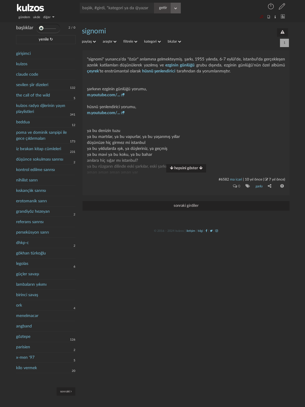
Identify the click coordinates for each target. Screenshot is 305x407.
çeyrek (93, 71)
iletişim (190, 230)
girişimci (23, 54)
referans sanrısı (29, 222)
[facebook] (206, 230)
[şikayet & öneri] (282, 32)
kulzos (21, 64)
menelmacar (27, 316)
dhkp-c (22, 243)
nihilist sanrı (27, 180)
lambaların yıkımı (31, 284)
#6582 (224, 179)
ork (19, 305)
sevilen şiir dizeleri (32, 85)
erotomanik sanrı (31, 201)
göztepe (23, 337)
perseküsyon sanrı (32, 232)
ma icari (236, 179)
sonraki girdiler (186, 206)
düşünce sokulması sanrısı (39, 159)
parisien (23, 347)
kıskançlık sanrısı (31, 191)
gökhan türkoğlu (31, 253)
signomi (94, 31)
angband (24, 326)
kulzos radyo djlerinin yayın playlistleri (40, 109)
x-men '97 (25, 357)
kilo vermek (26, 368)
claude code (27, 74)
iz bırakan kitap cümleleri (38, 149)
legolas (22, 264)
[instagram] (216, 230)
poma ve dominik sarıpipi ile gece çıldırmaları (41, 136)
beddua (23, 122)
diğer (47, 17)
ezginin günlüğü (179, 65)
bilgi (200, 230)
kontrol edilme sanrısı (35, 170)
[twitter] (211, 230)
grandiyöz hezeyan (33, 211)
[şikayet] (281, 186)
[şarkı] (246, 186)
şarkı (258, 186)
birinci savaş (27, 295)
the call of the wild (33, 95)
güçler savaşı (27, 274)
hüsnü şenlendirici (158, 71)
